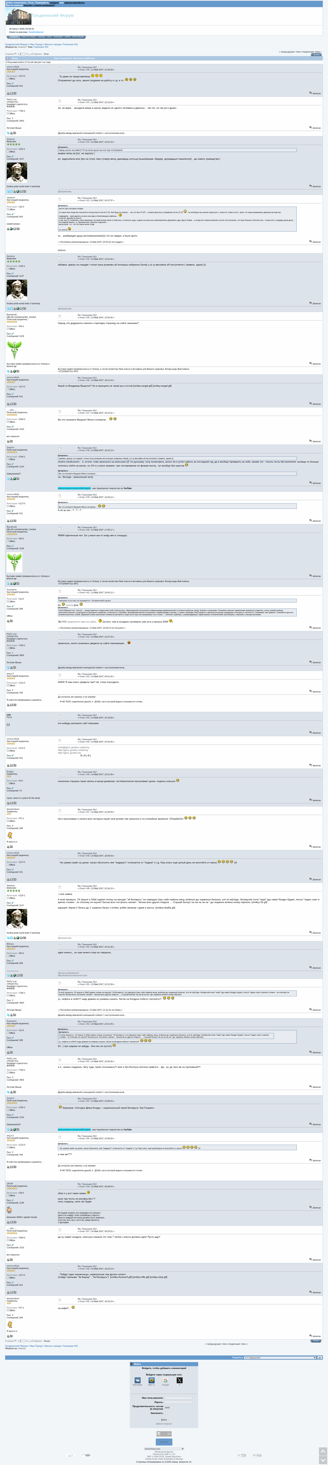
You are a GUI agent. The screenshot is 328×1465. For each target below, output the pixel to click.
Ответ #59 (84, 1301)
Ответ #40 (84, 530)
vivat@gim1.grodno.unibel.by (73, 747)
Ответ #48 (84, 856)
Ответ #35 (84, 317)
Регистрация (78, 37)
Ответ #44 (84, 718)
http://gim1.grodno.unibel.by (73, 750)
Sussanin (12, 589)
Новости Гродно (28, 37)
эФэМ (10, 1183)
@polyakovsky (64, 191)
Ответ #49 (84, 888)
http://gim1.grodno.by (69, 752)
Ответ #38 (84, 450)
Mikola (10, 944)
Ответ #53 (84, 1061)
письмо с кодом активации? (39, 5)
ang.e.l (10, 673)
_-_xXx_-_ (12, 410)
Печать (317, 55)
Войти (67, 37)
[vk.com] (14, 479)
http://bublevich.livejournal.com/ (72, 975)
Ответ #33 (84, 200)
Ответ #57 (84, 1231)
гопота (69, 605)
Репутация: (12, 76)
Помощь (41, 37)
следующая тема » (311, 51)
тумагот (11, 197)
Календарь (58, 37)
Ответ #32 (84, 142)
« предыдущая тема (290, 51)
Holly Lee (12, 99)
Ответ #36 (84, 380)
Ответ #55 (84, 1138)
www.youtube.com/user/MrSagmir (74, 488)
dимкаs (21, 47)
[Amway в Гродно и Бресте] (14, 372)
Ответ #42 (84, 637)
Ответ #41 (84, 592)
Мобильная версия (164, 1452)
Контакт (164, 1442)
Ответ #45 (84, 742)
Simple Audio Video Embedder (159, 1459)
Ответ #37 (84, 413)
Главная (14, 37)
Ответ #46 (84, 774)
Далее (38, 54)
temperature (13, 809)
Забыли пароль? (164, 1424)
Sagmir (10, 447)
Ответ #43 (84, 676)
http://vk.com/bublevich (68, 973)
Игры (49, 37)
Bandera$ (12, 314)
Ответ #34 (84, 259)
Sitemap (179, 1459)
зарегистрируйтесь (74, 2)
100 (33, 54)
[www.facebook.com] (17, 192)
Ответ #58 (84, 1269)
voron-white (13, 66)
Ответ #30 (84, 70)
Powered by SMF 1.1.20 (164, 1454)
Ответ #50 (84, 947)
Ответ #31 (84, 102)
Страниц (9, 54)
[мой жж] (14, 976)
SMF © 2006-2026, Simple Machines (164, 1456)
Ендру (10, 771)
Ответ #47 (84, 812)
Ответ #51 (84, 984)
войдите (54, 2)
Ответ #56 (84, 1186)
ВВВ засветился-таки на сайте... (80, 621)
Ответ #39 (84, 497)
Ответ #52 (84, 1024)
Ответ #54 (84, 1101)
